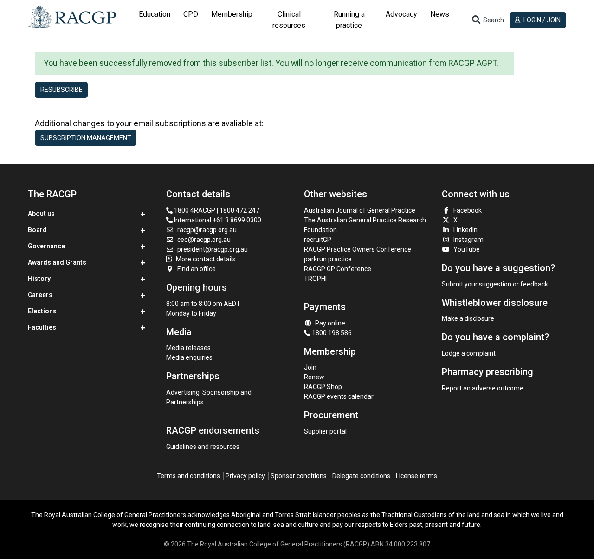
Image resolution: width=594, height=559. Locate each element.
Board (37, 230)
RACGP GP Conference (337, 269)
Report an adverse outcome (482, 388)
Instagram (468, 239)
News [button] (439, 14)
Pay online (330, 323)
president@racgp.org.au (212, 249)
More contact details (206, 259)
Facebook (467, 210)
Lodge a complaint (469, 353)
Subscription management (85, 138)
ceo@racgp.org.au (204, 239)
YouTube (466, 249)
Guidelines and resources (202, 446)
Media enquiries (189, 357)
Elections (42, 311)
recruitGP (317, 239)
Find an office (196, 269)
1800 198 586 (331, 333)
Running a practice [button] (349, 20)
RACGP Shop (323, 386)
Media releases (188, 347)
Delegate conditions (361, 476)
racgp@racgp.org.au (207, 230)
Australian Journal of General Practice (359, 210)
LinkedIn (465, 230)
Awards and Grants (57, 262)
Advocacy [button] (401, 14)
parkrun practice (328, 259)
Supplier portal (325, 431)
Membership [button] (231, 14)
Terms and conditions (188, 476)
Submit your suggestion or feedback (495, 284)
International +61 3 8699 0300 (217, 220)
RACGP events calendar (339, 396)
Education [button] (154, 14)
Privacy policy (245, 476)
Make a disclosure (468, 318)
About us (41, 213)
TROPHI (315, 278)
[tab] (154, 20)
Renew (314, 377)
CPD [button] (190, 14)
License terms (416, 476)
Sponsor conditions (299, 476)
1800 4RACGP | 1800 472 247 (216, 210)
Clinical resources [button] (288, 20)
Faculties (42, 327)
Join (310, 367)
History (39, 278)
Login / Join (541, 20)
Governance (46, 246)
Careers (40, 295)
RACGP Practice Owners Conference (357, 249)
